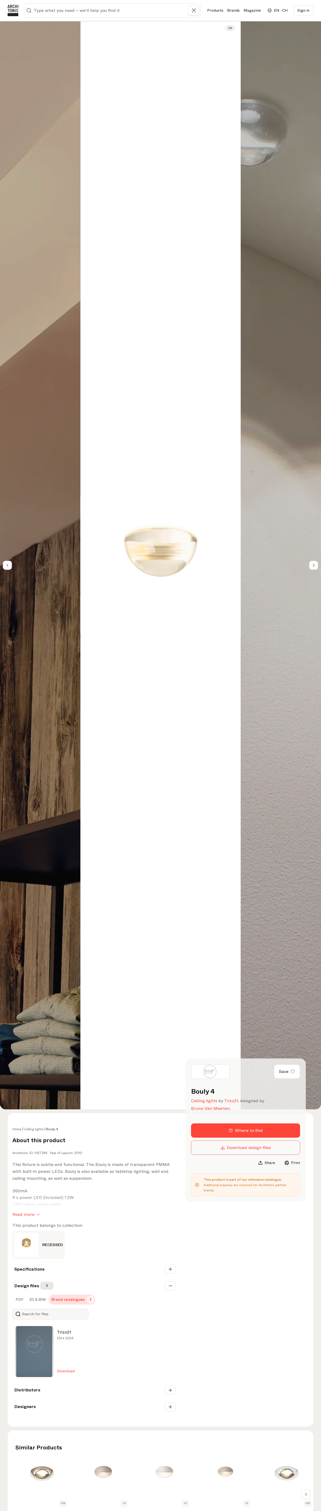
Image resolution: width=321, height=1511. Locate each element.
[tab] (19, 1300)
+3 (124, 1503)
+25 (63, 1503)
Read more (23, 1214)
